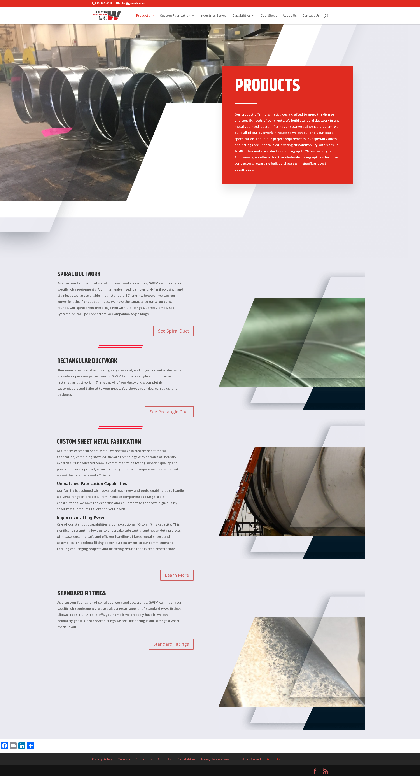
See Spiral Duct (173, 331)
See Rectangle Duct (169, 412)
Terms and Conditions (135, 759)
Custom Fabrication (175, 16)
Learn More (177, 575)
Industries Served (213, 16)
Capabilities (241, 16)
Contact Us (310, 16)
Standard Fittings (171, 644)
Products (143, 16)
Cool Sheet (269, 16)
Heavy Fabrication (215, 759)
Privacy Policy (102, 759)
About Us (290, 16)
